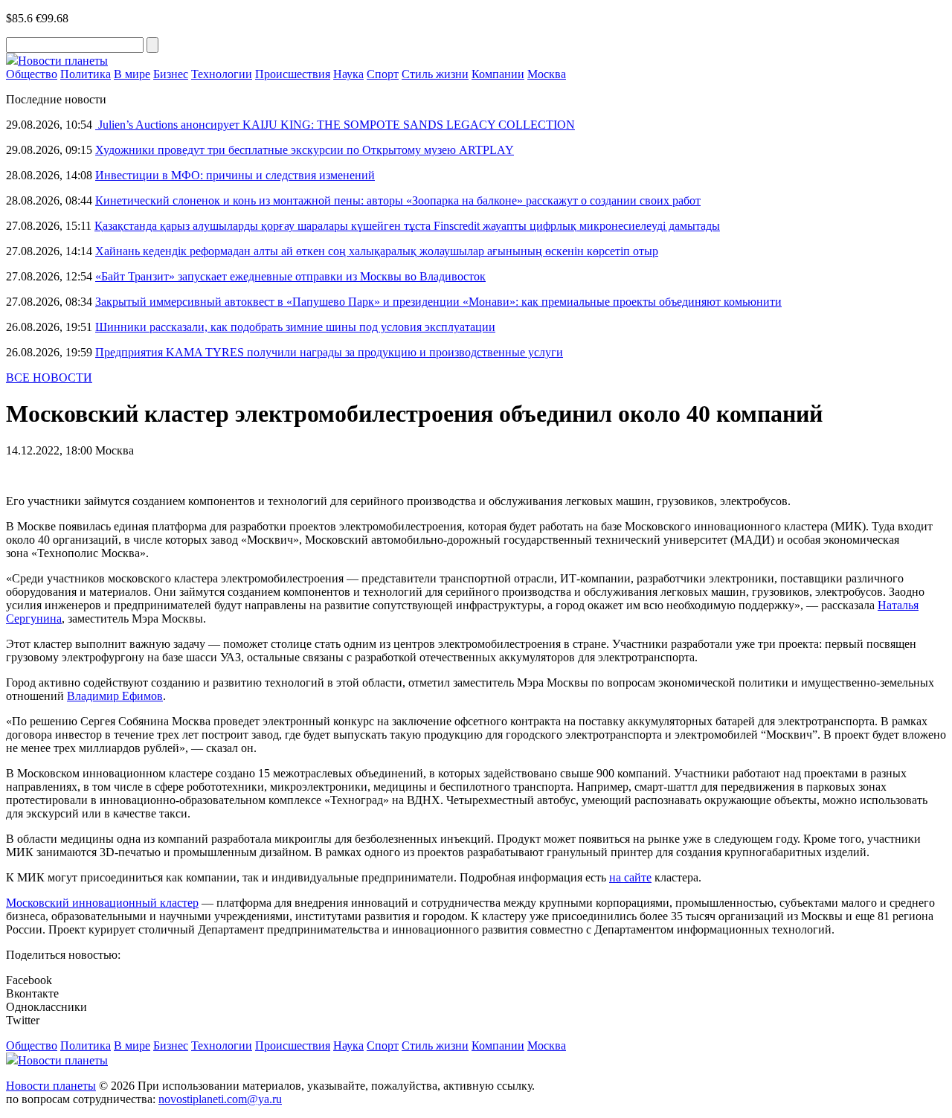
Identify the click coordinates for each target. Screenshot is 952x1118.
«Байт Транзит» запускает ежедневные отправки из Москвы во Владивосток (290, 276)
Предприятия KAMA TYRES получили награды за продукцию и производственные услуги (329, 352)
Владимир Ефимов (115, 696)
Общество (31, 74)
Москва (546, 74)
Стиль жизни (435, 74)
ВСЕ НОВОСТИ (49, 377)
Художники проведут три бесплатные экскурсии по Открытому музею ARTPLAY (304, 150)
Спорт (383, 74)
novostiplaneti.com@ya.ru (220, 1099)
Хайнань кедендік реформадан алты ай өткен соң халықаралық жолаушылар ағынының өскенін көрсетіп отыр (376, 251)
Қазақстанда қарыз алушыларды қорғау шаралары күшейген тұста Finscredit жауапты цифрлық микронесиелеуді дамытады (407, 225)
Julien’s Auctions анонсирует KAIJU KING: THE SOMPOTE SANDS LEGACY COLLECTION (335, 124)
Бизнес (170, 74)
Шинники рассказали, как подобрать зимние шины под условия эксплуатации (295, 327)
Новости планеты (51, 1085)
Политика (85, 74)
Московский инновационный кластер (102, 902)
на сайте (630, 877)
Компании (498, 74)
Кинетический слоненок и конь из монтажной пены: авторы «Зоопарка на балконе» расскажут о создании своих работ (398, 200)
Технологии (221, 74)
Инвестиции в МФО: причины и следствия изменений (235, 175)
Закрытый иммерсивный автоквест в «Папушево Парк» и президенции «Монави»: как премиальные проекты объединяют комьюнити (438, 301)
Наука (348, 74)
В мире (132, 74)
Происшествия (292, 74)
